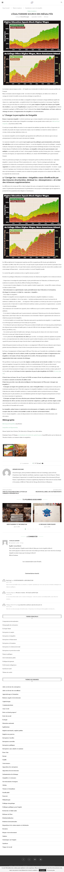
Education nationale (8, 723)
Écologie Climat (6, 628)
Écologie (4, 719)
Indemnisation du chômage (10, 774)
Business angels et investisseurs (11, 698)
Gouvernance (6, 763)
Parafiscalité (6, 792)
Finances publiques (7, 654)
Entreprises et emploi (8, 632)
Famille (4, 759)
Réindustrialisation (7, 818)
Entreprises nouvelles (8, 741)
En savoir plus (51, 870)
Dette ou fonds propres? (9, 712)
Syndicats (5, 843)
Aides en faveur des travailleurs (11, 690)
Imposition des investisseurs (10, 770)
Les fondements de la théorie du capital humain (29, 435)
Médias (4, 785)
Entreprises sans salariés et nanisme (12, 749)
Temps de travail (7, 847)
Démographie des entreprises (10, 625)
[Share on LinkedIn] (39, 463)
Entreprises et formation (9, 643)
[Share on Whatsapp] (40, 463)
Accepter (42, 870)
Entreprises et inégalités (8, 636)
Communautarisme (7, 705)
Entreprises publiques (8, 745)
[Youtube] (34, 859)
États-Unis (5, 752)
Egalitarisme (6, 727)
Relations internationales (9, 821)
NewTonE (8, 580)
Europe (4, 756)
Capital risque (6, 701)
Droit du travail (6, 716)
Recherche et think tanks (9, 810)
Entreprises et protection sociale (11, 650)
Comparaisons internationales (10, 621)
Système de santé (7, 668)
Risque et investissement (9, 832)
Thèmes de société (7, 672)
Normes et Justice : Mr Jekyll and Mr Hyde (27, 592)
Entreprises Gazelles (8, 738)
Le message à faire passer (47, 524)
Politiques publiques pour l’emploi (12, 807)
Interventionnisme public (9, 657)
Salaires (4, 836)
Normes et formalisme (8, 789)
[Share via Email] (42, 463)
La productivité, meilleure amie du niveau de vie (30, 605)
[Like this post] (34, 463)
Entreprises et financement (9, 639)
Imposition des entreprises (10, 767)
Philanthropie (6, 800)
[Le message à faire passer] (47, 512)
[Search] (61, 2)
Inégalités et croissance (9, 778)
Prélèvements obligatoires (9, 665)
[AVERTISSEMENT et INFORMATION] (16, 512)
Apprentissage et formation (10, 694)
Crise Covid (5, 709)
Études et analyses (17, 8)
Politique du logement (8, 661)
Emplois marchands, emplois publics (12, 730)
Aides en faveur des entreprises (11, 687)
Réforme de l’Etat (7, 814)
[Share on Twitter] (37, 463)
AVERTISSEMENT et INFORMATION (17, 524)
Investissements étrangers (10, 781)
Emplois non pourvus (8, 734)
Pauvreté (5, 796)
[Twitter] (29, 859)
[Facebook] (23, 859)
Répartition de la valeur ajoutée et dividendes (15, 825)
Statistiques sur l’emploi (9, 840)
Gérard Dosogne (24, 17)
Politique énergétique (8, 803)
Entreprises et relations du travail (11, 647)
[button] (4, 516)
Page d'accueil (5, 8)
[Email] (40, 859)
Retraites (5, 829)
